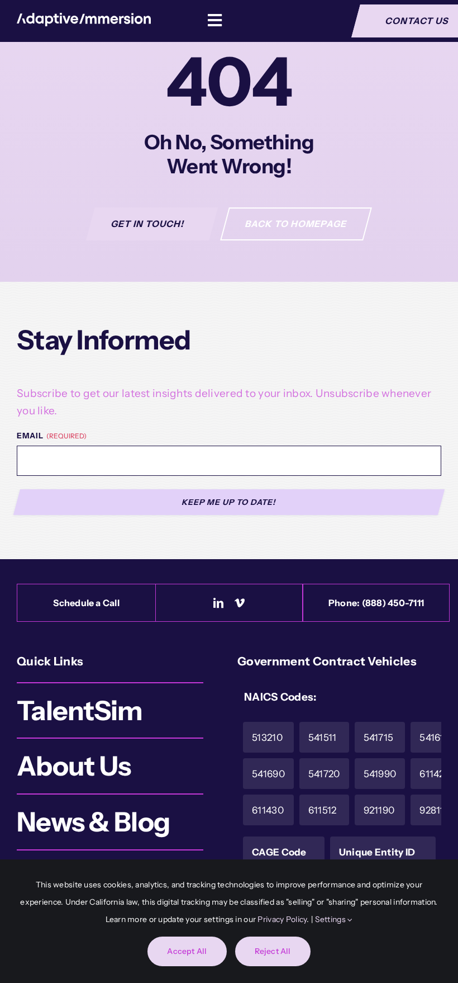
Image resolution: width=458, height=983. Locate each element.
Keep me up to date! (229, 502)
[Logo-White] (84, 18)
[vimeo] (240, 603)
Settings (331, 919)
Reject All (273, 951)
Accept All (187, 951)
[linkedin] (218, 603)
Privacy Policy (282, 919)
